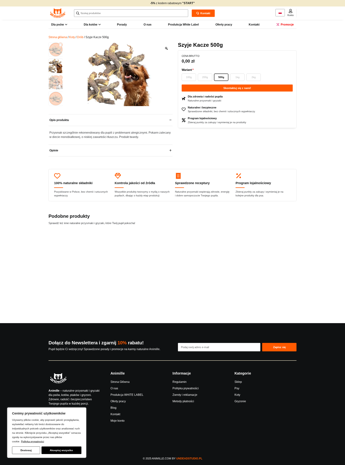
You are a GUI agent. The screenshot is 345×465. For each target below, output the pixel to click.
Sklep (238, 381)
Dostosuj (26, 450)
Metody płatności (183, 401)
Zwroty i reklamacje (184, 394)
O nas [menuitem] (147, 24)
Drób (80, 37)
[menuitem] (59, 25)
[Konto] (291, 11)
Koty (72, 37)
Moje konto (118, 420)
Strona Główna (120, 381)
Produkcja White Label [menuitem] (183, 24)
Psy (236, 388)
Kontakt (115, 414)
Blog (113, 407)
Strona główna (58, 37)
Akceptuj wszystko (61, 450)
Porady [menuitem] (122, 24)
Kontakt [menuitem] (254, 24)
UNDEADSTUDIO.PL (189, 458)
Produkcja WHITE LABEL (127, 394)
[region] (46, 432)
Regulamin (179, 381)
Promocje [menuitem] (287, 24)
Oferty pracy (118, 401)
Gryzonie (240, 401)
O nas (114, 388)
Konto (291, 15)
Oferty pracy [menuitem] (223, 24)
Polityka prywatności (32, 441)
